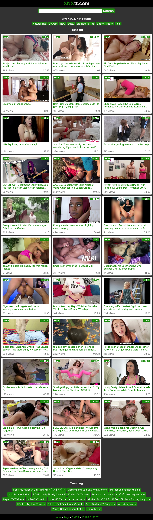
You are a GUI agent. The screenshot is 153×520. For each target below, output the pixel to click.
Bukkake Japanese (102, 494)
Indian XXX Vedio (36, 499)
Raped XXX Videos (13, 499)
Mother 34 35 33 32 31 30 (103, 499)
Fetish (109, 23)
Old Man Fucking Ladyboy (135, 499)
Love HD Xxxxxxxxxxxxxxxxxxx (67, 499)
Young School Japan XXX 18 (68, 508)
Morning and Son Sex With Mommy (87, 489)
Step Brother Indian (19, 494)
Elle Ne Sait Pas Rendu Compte (65, 504)
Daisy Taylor (94, 508)
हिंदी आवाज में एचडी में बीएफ (52, 489)
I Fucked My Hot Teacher (31, 504)
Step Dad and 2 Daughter (100, 504)
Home (58, 517)
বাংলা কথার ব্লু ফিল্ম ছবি (127, 504)
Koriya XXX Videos (78, 494)
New (62, 23)
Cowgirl (53, 23)
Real (118, 23)
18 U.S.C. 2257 (90, 517)
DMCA (75, 517)
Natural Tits (39, 23)
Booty (100, 23)
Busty (71, 23)
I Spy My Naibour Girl (25, 489)
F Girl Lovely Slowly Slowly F (49, 494)
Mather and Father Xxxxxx (125, 489)
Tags (66, 517)
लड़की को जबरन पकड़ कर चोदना (130, 494)
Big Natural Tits (85, 23)
